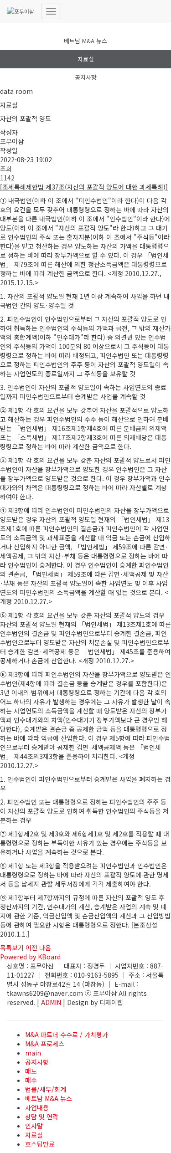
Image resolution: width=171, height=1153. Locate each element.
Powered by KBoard (30, 956)
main (33, 1052)
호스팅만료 (40, 1143)
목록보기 (12, 947)
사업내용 (37, 1107)
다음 (45, 947)
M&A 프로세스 (44, 1043)
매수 (31, 1080)
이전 (31, 947)
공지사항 (86, 77)
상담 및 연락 (41, 1116)
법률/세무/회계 (45, 1089)
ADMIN (51, 1002)
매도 (31, 1071)
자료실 (86, 59)
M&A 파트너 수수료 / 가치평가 (66, 1034)
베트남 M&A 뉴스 (85, 40)
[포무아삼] (20, 11)
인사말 (34, 1125)
